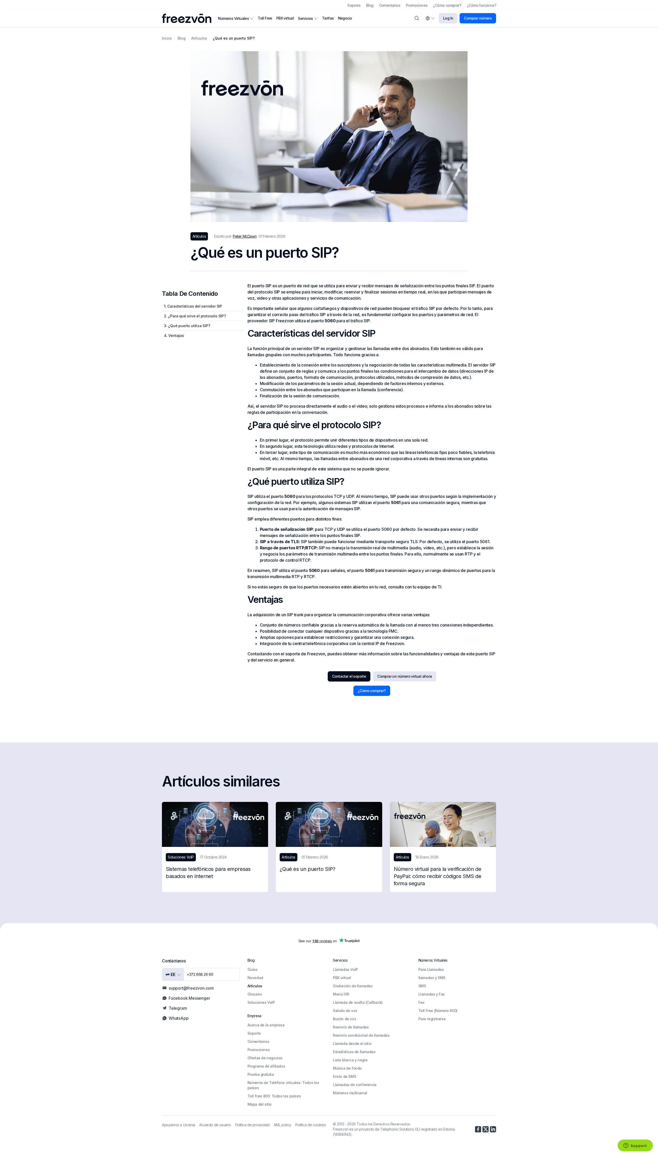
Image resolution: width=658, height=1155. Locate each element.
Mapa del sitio (260, 1104)
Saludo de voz (345, 1010)
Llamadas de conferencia (355, 1084)
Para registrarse (432, 1019)
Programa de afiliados (266, 1066)
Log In (448, 18)
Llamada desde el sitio (352, 1043)
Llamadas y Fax (431, 994)
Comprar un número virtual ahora (404, 676)
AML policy (282, 1125)
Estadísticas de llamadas (354, 1052)
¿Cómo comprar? (447, 5)
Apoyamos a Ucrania (178, 1125)
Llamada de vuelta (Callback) (358, 1002)
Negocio (345, 18)
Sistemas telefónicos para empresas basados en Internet (208, 872)
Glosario (255, 994)
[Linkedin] (493, 1129)
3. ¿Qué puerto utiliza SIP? (187, 326)
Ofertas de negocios (265, 1058)
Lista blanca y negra (350, 1060)
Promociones (416, 5)
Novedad (255, 977)
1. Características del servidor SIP (193, 306)
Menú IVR (341, 994)
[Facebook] (478, 1129)
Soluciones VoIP (261, 1002)
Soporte (353, 5)
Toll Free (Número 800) (438, 1010)
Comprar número (478, 18)
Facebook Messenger (189, 998)
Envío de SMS (344, 1076)
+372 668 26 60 (200, 974)
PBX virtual (285, 18)
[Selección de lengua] (430, 18)
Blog (369, 5)
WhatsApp (178, 1018)
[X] (485, 1129)
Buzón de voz (344, 1019)
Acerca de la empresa (266, 1025)
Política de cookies (310, 1125)
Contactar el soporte (349, 676)
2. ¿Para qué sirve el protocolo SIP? (195, 316)
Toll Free (265, 18)
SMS (422, 986)
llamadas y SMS (431, 977)
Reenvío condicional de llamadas (361, 1035)
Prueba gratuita (261, 1074)
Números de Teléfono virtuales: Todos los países (283, 1085)
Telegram (178, 1008)
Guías (253, 969)
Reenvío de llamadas (351, 1027)
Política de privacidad (252, 1125)
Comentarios (389, 5)
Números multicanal (350, 1093)
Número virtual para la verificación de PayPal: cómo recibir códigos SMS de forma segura (437, 876)
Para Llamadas (431, 969)
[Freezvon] (188, 18)
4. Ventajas (174, 335)
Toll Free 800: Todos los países (274, 1096)
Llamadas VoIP (345, 969)
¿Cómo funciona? (481, 5)
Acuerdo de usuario (215, 1125)
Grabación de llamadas (353, 986)
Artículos (255, 986)
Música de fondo (347, 1068)
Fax (421, 1002)
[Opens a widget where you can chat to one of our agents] (635, 1146)
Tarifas (328, 18)
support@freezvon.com (191, 988)
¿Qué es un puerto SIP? (307, 869)
